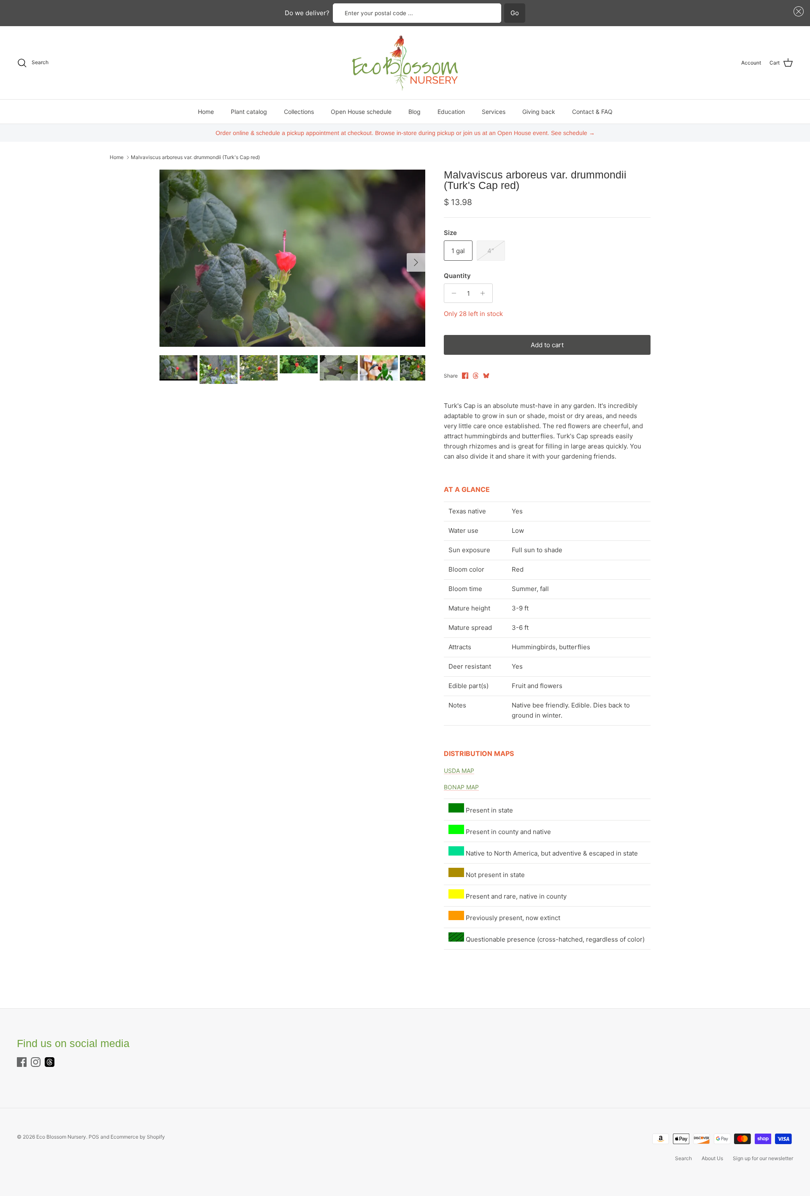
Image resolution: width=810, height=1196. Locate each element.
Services (493, 111)
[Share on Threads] (475, 376)
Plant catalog (249, 111)
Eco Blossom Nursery (61, 1137)
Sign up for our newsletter (763, 1158)
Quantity (457, 276)
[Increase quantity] (485, 293)
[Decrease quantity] (451, 293)
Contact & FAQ (592, 111)
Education (451, 111)
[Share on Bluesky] (486, 376)
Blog (414, 111)
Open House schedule (361, 111)
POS (94, 1137)
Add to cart (547, 345)
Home (206, 111)
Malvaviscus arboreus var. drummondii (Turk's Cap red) (195, 157)
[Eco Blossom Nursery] (405, 63)
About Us (712, 1158)
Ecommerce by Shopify (138, 1137)
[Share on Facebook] (465, 376)
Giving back (538, 111)
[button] (797, 11)
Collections (299, 111)
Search (683, 1158)
